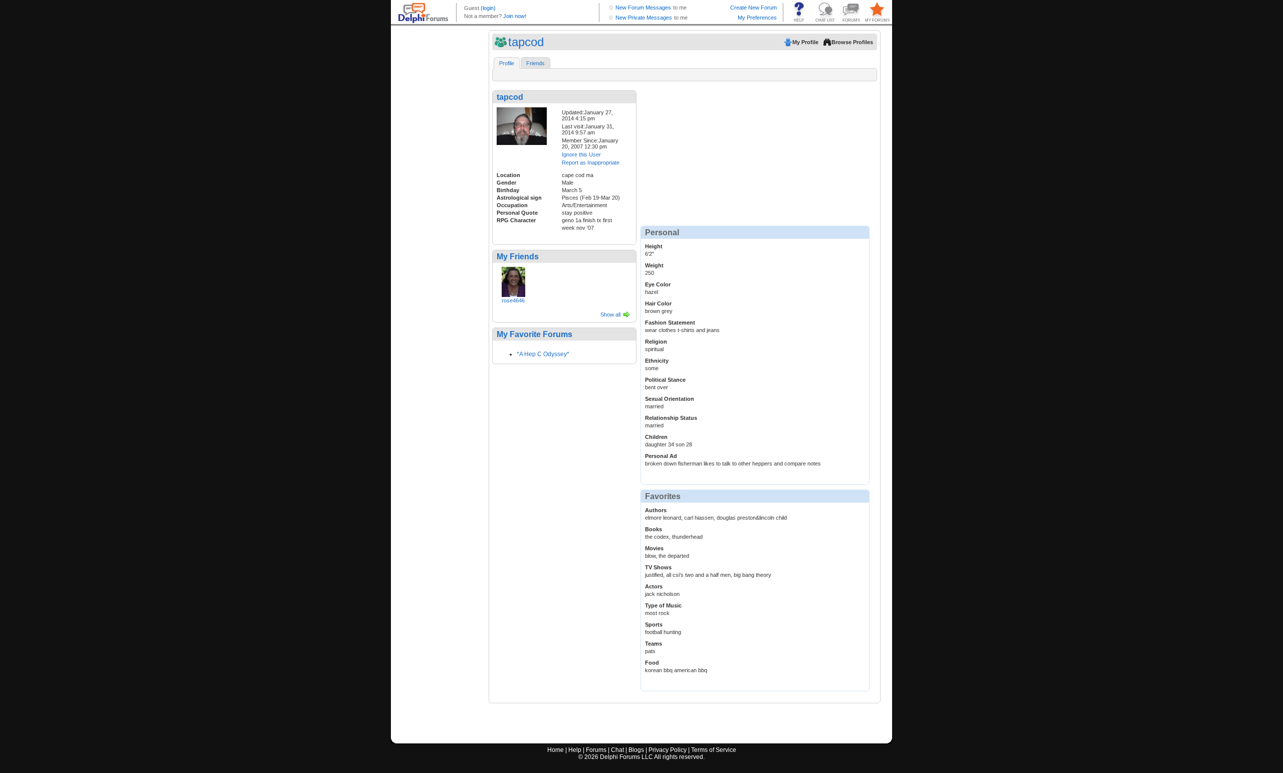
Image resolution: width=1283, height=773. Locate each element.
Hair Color (658, 303)
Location (508, 175)
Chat (617, 749)
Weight (654, 265)
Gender (506, 183)
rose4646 (513, 300)
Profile (506, 63)
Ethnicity (657, 361)
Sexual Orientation (669, 399)
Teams (653, 644)
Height (654, 246)
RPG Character (516, 220)
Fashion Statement (670, 323)
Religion (656, 342)
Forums (596, 749)
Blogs (636, 749)
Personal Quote (517, 213)
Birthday (508, 190)
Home (555, 749)
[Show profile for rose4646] (513, 279)
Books (653, 529)
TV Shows (658, 567)
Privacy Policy (668, 749)
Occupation (512, 205)
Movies (654, 548)
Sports (654, 625)
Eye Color (658, 284)
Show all (610, 315)
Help (574, 749)
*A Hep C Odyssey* (543, 354)
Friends (535, 63)
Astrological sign (519, 198)
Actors (654, 586)
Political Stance (665, 380)
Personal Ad (661, 456)
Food (652, 663)
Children (656, 437)
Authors (656, 510)
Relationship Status (671, 418)
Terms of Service (713, 749)
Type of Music (663, 605)
